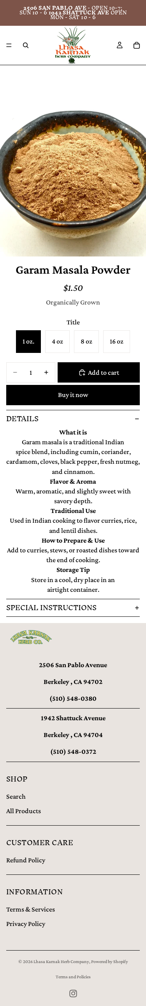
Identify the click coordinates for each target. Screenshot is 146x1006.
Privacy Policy (25, 924)
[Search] (25, 45)
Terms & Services (30, 909)
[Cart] (136, 45)
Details (22, 419)
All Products (23, 811)
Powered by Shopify (109, 961)
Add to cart (103, 372)
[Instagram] (73, 993)
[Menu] (9, 45)
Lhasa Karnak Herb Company (61, 961)
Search (16, 796)
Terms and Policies (73, 976)
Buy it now (73, 395)
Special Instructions (51, 608)
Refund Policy (25, 860)
